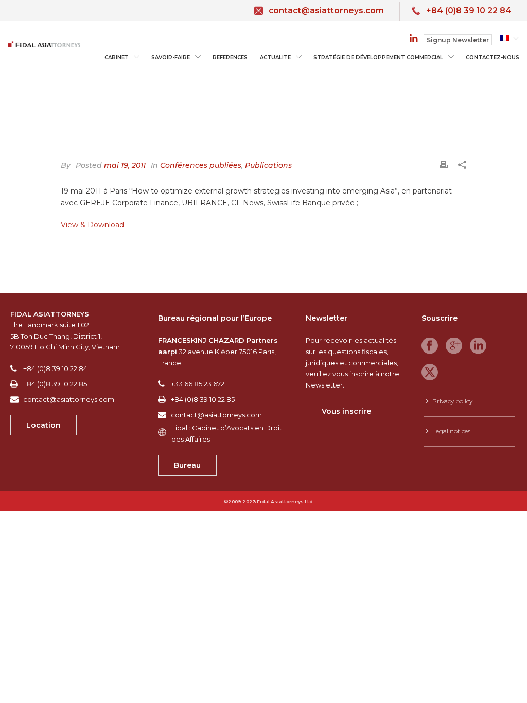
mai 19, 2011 (125, 165)
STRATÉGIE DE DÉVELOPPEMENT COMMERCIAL (378, 57)
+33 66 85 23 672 (197, 384)
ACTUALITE (275, 57)
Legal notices (451, 431)
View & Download (92, 225)
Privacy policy (452, 401)
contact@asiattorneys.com (326, 10)
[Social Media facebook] (429, 346)
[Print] (444, 163)
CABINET (116, 57)
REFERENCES (230, 57)
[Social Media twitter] (429, 372)
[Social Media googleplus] (454, 346)
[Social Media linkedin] (478, 346)
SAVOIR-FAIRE (170, 57)
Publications (268, 165)
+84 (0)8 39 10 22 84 (469, 10)
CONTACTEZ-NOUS (492, 57)
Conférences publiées (200, 165)
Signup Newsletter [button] (458, 40)
